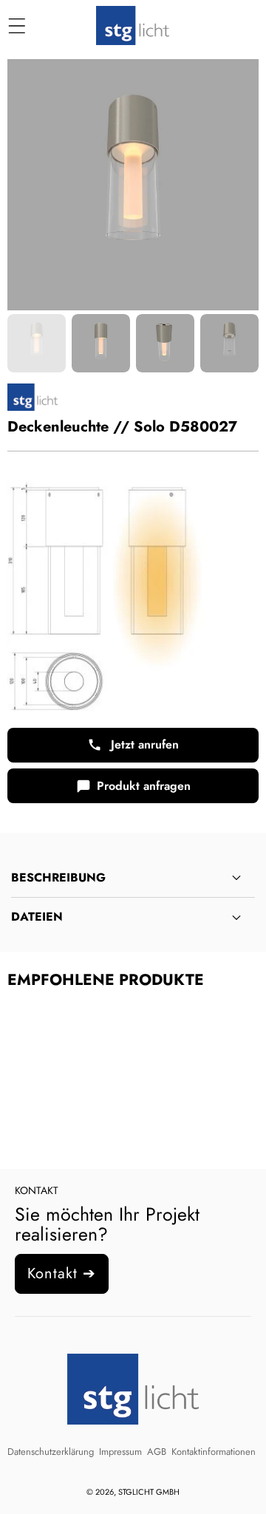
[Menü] (16, 26)
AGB (156, 1452)
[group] (36, 343)
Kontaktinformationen (213, 1452)
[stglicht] (132, 26)
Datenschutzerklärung (50, 1452)
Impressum (120, 1452)
